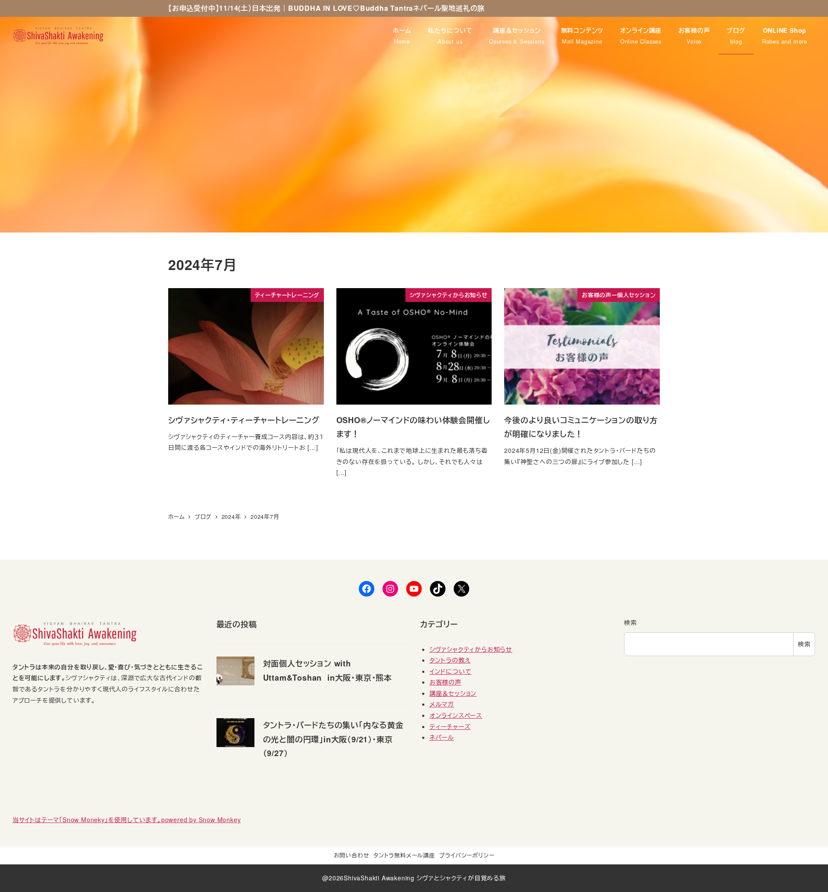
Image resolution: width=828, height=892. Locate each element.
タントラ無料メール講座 (404, 855)
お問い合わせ (352, 855)
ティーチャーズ (450, 726)
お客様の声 (445, 682)
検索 (630, 622)
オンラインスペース (456, 715)
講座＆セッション (453, 693)
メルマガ (442, 704)
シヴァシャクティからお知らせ (471, 649)
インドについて (451, 671)
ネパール (442, 737)
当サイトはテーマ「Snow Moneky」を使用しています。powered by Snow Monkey (127, 819)
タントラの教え (450, 660)
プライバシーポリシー (466, 855)
